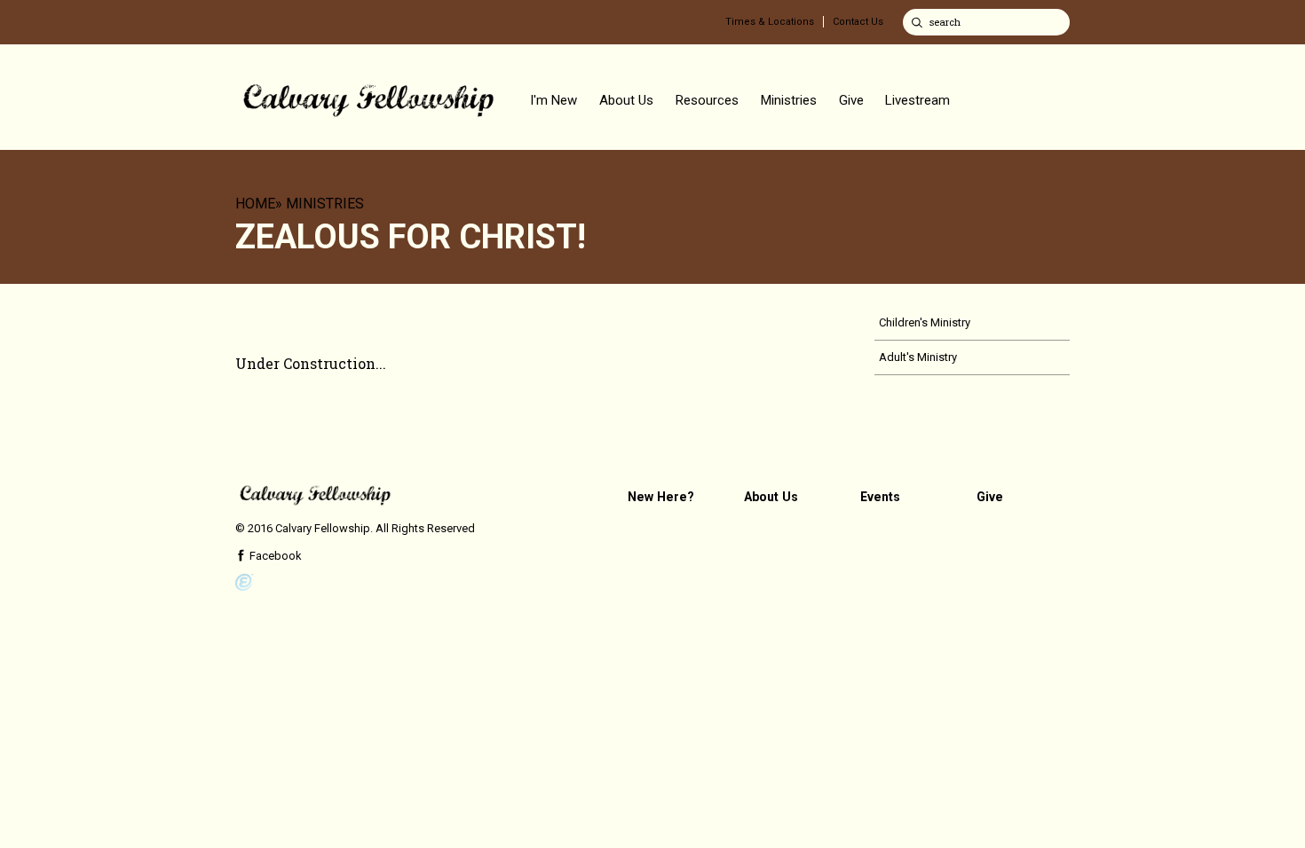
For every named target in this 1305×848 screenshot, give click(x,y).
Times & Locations (769, 21)
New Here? (661, 497)
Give (851, 100)
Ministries (789, 100)
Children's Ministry (924, 322)
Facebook (274, 555)
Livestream (917, 100)
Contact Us (858, 21)
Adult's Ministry (918, 357)
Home (255, 203)
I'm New (553, 100)
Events (880, 497)
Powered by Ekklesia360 (244, 583)
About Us (626, 100)
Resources (707, 100)
